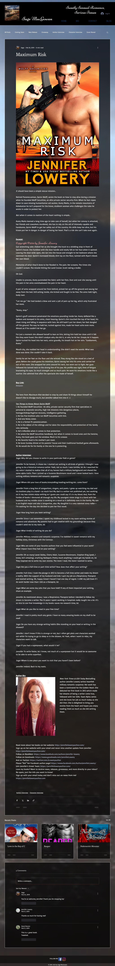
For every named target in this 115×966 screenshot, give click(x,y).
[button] (107, 32)
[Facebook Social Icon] (60, 905)
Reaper (47, 846)
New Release (33, 32)
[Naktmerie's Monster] (94, 833)
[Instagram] (64, 905)
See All (108, 820)
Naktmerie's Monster (89, 846)
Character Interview (75, 32)
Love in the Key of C (16, 846)
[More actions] (97, 47)
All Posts (7, 32)
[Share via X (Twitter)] (22, 800)
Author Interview (58, 32)
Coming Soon (19, 32)
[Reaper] (57, 833)
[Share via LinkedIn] (28, 800)
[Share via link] (33, 800)
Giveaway (45, 32)
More (88, 32)
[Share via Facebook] (17, 800)
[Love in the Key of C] (21, 833)
